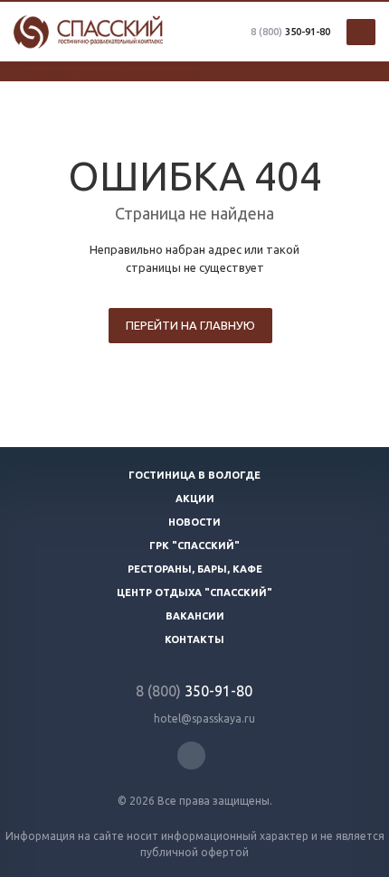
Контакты (194, 639)
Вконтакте (191, 756)
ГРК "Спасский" (194, 545)
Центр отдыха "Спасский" (194, 592)
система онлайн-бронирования (113, 72)
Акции (195, 498)
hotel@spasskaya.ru (204, 718)
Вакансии (195, 616)
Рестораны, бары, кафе (195, 569)
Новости (194, 522)
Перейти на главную (190, 325)
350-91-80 (290, 31)
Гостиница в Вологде (194, 475)
